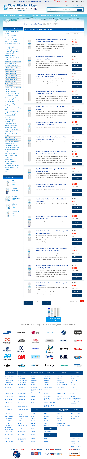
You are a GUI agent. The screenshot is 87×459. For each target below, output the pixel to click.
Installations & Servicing (12, 100)
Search (79, 10)
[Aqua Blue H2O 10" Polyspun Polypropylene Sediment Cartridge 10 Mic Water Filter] (29, 96)
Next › (47, 303)
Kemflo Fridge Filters (11, 77)
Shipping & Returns (23, 15)
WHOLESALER (35, 15)
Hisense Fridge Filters (11, 83)
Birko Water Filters (10, 127)
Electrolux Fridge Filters (12, 51)
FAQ (67, 15)
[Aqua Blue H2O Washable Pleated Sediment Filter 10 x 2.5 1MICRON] (29, 204)
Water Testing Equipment (12, 114)
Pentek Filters (9, 106)
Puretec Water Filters (11, 125)
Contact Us (74, 15)
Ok (82, 301)
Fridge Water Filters (10, 123)
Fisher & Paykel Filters (11, 50)
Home (5, 15)
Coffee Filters (8, 159)
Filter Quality (59, 15)
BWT (6, 171)
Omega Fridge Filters (11, 75)
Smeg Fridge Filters (10, 73)
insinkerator (8, 163)
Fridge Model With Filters (12, 112)
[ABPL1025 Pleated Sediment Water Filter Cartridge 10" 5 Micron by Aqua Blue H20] (29, 236)
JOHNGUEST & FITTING (11, 129)
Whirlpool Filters (10, 55)
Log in (72, 5)
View (77, 51)
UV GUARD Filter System (12, 165)
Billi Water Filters (10, 69)
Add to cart (77, 48)
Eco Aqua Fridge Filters (11, 98)
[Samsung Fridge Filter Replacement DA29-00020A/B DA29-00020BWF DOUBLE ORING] (8, 191)
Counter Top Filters (10, 91)
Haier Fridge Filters (10, 102)
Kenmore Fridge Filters (11, 67)
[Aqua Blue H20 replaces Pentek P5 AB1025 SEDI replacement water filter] (29, 62)
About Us (12, 15)
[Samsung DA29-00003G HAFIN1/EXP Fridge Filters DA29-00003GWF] (8, 199)
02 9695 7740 (21, 1)
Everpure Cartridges (10, 104)
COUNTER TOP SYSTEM (12, 96)
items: (72, 301)
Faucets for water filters (12, 40)
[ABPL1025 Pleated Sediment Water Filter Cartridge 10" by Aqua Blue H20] (29, 288)
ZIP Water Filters (9, 54)
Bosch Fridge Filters (10, 63)
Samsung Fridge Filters (11, 46)
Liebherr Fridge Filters (11, 139)
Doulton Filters (9, 85)
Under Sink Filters (10, 38)
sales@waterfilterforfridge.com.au (41, 1)
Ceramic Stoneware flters (12, 147)
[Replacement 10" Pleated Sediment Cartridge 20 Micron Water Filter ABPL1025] (29, 221)
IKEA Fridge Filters (10, 137)
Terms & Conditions (47, 15)
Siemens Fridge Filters (11, 79)
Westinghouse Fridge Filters (13, 61)
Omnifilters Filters (10, 118)
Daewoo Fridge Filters (11, 65)
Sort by (67, 34)
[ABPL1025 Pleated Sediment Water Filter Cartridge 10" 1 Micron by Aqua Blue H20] (29, 270)
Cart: (78, 5)
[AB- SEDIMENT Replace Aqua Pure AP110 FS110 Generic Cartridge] (29, 112)
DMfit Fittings (9, 131)
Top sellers (9, 177)
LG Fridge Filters (9, 48)
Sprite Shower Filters (11, 153)
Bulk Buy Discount (10, 161)
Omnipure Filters (10, 116)
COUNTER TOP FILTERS (12, 93)
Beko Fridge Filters (10, 81)
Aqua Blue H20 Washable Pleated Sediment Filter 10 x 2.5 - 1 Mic (52, 203)
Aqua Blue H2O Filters (11, 36)
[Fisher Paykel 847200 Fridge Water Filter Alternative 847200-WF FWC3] (8, 183)
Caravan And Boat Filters (12, 145)
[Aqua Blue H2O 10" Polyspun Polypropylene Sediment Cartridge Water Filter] (29, 174)
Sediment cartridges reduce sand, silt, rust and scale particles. (51, 127)
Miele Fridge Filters (10, 71)
